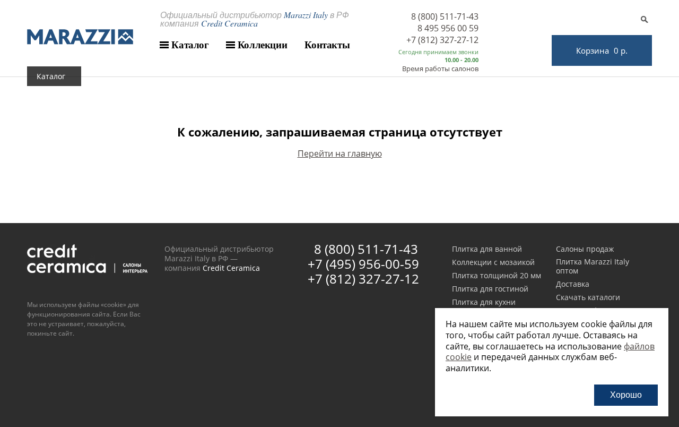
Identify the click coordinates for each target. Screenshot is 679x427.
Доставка (572, 284)
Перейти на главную (340, 153)
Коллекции (263, 44)
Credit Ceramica (231, 268)
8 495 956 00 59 (447, 28)
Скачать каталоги (588, 297)
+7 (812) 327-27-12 (442, 40)
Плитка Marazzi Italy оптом (592, 267)
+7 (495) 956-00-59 (363, 263)
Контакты (327, 44)
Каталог (189, 44)
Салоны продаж (585, 249)
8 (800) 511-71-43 (444, 16)
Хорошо (626, 394)
